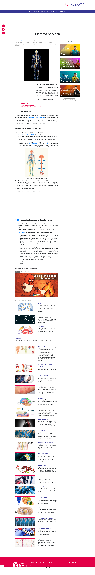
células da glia (41, 117)
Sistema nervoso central (44, 507)
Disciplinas (36, 11)
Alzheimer (18, 338)
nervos (48, 143)
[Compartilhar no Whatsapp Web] (3, 33)
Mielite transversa (43, 419)
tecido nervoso (39, 86)
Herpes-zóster (42, 386)
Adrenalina (41, 326)
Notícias (30, 11)
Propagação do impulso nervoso (47, 486)
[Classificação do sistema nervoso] (36, 162)
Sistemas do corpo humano (45, 518)
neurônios (32, 117)
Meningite (40, 409)
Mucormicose (41, 430)
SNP (19, 220)
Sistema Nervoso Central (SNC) (26, 134)
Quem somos (33, 565)
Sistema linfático (42, 497)
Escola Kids (62, 11)
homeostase (22, 232)
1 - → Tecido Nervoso (23, 103)
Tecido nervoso (42, 539)
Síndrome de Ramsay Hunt (45, 528)
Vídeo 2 (22, 271)
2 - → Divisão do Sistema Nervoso (26, 105)
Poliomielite (41, 476)
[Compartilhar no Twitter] (3, 29)
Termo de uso (51, 565)
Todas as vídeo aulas (69, 99)
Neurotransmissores (43, 453)
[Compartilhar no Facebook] (3, 25)
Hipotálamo (41, 398)
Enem (57, 11)
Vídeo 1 (17, 271)
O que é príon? (42, 465)
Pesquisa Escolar (50, 11)
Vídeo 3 (27, 271)
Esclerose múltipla (43, 375)
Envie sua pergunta (71, 565)
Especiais (43, 11)
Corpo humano (42, 346)
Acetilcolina (41, 316)
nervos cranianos (33, 143)
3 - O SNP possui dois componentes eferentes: (29, 106)
